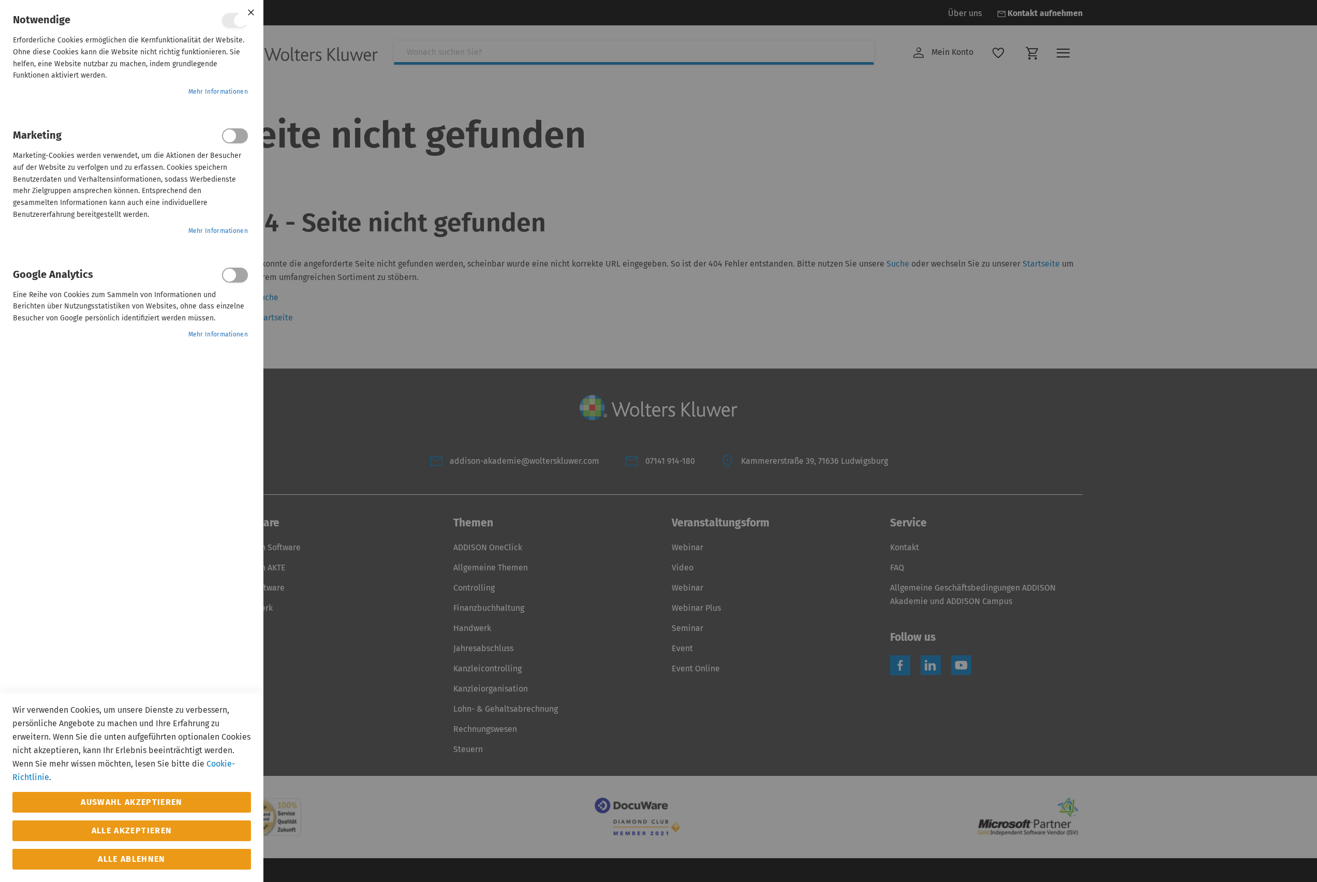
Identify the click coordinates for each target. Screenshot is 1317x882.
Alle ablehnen (132, 859)
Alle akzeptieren (132, 830)
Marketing (235, 135)
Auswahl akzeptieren (132, 802)
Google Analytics (235, 275)
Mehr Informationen (218, 91)
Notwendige (235, 20)
